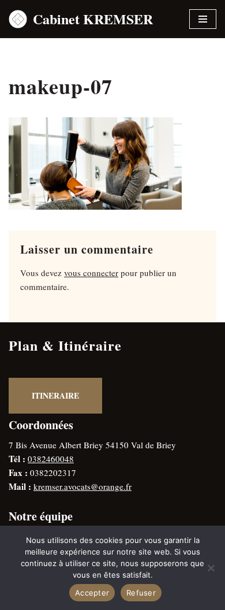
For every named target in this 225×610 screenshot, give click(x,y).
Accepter (92, 592)
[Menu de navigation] (202, 19)
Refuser (141, 592)
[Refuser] (210, 568)
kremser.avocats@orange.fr (82, 486)
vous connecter (91, 272)
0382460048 (51, 458)
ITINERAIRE (55, 395)
